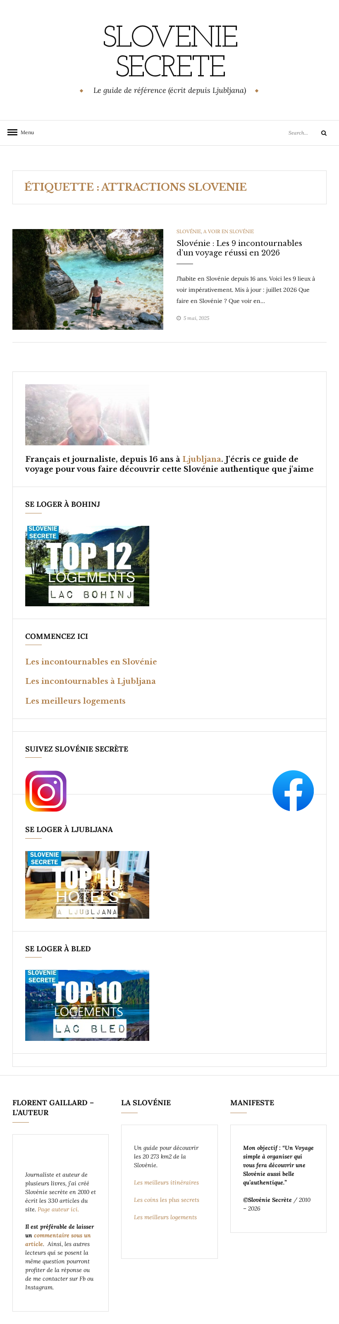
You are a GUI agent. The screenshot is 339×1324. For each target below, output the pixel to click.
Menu (25, 132)
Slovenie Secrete (169, 54)
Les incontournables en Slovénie (91, 662)
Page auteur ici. (59, 1209)
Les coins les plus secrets (166, 1199)
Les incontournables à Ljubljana (90, 681)
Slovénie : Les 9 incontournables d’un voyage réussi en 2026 (239, 248)
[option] (88, 279)
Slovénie (189, 231)
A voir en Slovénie (228, 231)
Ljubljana (201, 459)
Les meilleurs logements (75, 701)
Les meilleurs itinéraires (167, 1182)
